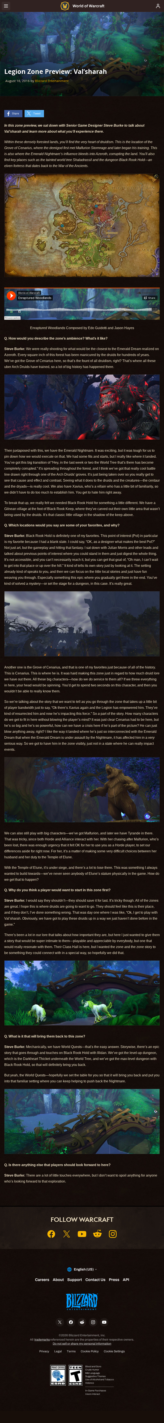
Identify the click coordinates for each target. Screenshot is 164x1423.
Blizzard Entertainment (52, 81)
